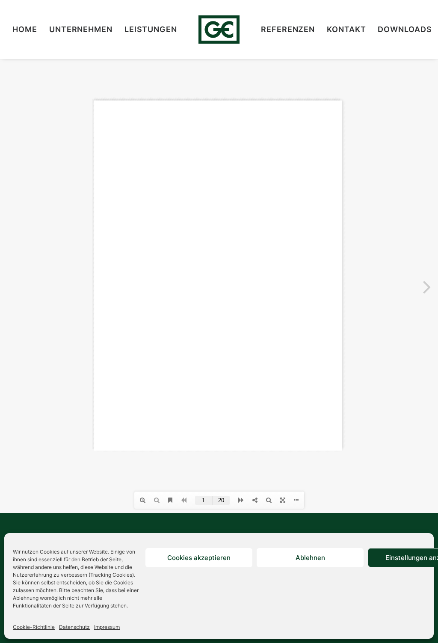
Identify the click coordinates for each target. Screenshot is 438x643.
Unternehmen (80, 29)
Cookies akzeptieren (199, 558)
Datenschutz (74, 627)
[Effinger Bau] (219, 29)
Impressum (107, 627)
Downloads (405, 29)
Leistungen (150, 29)
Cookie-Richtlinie (34, 627)
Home (24, 29)
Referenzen (288, 29)
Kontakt (346, 29)
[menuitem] (24, 29)
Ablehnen (310, 558)
